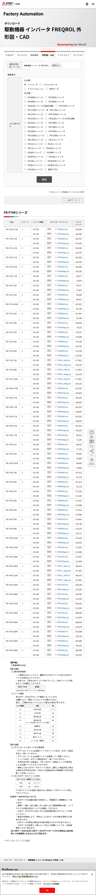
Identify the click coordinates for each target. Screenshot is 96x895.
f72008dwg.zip (63, 337)
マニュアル (22, 55)
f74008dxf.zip (62, 528)
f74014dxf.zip (62, 631)
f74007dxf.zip (62, 519)
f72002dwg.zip (63, 243)
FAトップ (8, 860)
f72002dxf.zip (62, 238)
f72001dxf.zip (62, 229)
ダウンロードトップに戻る (18, 840)
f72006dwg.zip (63, 308)
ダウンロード (20, 860)
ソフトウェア (64, 55)
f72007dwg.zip (63, 327)
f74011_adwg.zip (64, 570)
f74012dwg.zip (63, 589)
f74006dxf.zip (62, 500)
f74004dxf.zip (62, 472)
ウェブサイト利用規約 (51, 884)
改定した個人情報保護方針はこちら (25, 876)
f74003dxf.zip (62, 453)
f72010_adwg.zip (64, 365)
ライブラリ (78, 55)
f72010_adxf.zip (63, 360)
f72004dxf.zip (62, 276)
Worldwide (87, 4)
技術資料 (34, 55)
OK (47, 890)
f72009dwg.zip (63, 346)
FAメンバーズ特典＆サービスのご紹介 (68, 191)
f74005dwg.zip (63, 496)
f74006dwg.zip (63, 505)
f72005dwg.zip (63, 299)
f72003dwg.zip (63, 252)
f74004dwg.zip (63, 477)
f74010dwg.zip (63, 552)
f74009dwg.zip (63, 542)
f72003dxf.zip (62, 248)
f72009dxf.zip (62, 341)
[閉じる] (92, 874)
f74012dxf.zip (62, 584)
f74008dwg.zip (63, 533)
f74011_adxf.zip (63, 566)
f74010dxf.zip (62, 547)
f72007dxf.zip (62, 323)
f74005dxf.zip (62, 491)
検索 (44, 179)
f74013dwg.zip (63, 617)
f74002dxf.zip (62, 435)
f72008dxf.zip (62, 332)
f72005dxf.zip (62, 294)
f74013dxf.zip (62, 613)
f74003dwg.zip (63, 458)
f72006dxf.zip (62, 304)
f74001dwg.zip (63, 393)
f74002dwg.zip (63, 439)
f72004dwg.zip (63, 280)
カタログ (10, 55)
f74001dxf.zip (62, 388)
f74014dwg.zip (63, 636)
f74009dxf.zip (62, 538)
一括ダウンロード (73, 200)
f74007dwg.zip (63, 524)
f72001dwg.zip (63, 234)
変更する (55, 65)
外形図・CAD (48, 55)
